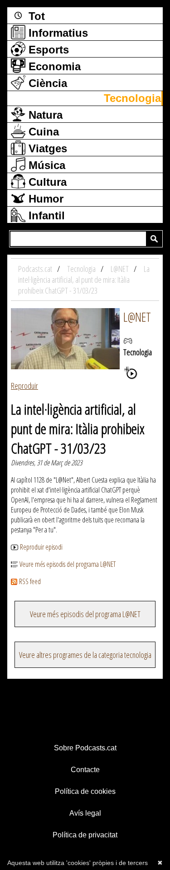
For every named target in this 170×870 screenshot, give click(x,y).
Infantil (45, 215)
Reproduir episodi (41, 547)
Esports (47, 50)
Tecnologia (132, 98)
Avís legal (85, 813)
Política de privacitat (85, 835)
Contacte (85, 769)
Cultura (46, 182)
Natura (44, 115)
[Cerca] (154, 239)
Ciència (46, 83)
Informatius (56, 33)
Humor (44, 199)
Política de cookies (85, 791)
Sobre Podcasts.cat (85, 748)
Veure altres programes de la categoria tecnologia (85, 654)
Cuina (42, 132)
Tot (35, 16)
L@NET (137, 316)
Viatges (46, 148)
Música (45, 165)
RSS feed (30, 581)
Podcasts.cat (35, 268)
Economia (53, 66)
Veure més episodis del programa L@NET (67, 564)
